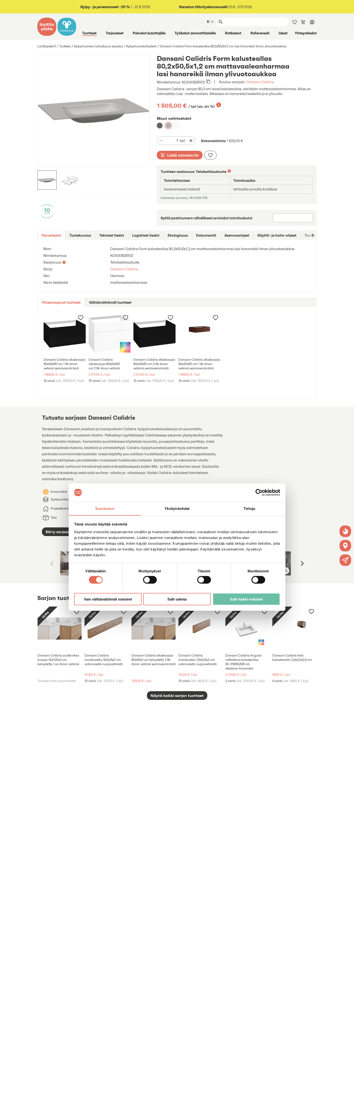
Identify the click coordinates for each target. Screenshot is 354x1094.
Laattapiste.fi (46, 46)
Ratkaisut (233, 33)
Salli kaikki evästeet (246, 599)
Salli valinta (177, 599)
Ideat (283, 33)
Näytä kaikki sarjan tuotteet (177, 695)
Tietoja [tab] (249, 508)
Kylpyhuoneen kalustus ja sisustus (98, 46)
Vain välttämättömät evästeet (108, 599)
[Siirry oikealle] (312, 235)
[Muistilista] (294, 21)
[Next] (302, 563)
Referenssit (259, 33)
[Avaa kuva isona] (286, 570)
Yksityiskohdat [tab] (177, 508)
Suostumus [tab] (105, 508)
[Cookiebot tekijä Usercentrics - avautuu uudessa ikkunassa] (259, 492)
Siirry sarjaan (58, 531)
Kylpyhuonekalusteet (141, 46)
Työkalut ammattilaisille (195, 33)
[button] (345, 560)
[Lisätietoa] (219, 105)
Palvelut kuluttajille (149, 33)
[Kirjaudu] (312, 22)
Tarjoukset (115, 33)
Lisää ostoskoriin (183, 155)
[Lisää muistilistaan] (210, 155)
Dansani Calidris (260, 82)
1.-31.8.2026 (115, 7)
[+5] (65, 334)
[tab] (51, 235)
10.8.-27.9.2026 (215, 7)
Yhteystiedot (306, 33)
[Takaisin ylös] (346, 1086)
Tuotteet (89, 33)
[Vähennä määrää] (161, 141)
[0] (303, 21)
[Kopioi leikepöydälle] (208, 82)
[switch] (150, 579)
